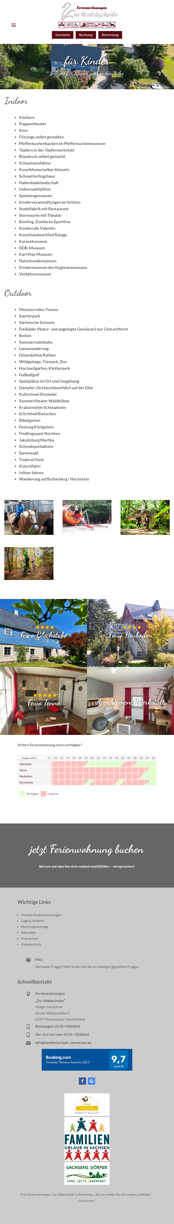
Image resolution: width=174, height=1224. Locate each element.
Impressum (30, 938)
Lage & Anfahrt (32, 920)
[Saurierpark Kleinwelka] (145, 533)
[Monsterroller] (28, 578)
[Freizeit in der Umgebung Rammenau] (87, 533)
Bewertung (110, 35)
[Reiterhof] (28, 533)
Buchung (86, 35)
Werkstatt (25, 764)
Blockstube (26, 782)
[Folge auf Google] (91, 1081)
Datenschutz (31, 944)
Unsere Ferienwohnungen (41, 915)
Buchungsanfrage (34, 926)
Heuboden (25, 776)
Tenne (23, 770)
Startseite (62, 35)
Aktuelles (28, 932)
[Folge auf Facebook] (82, 1081)
